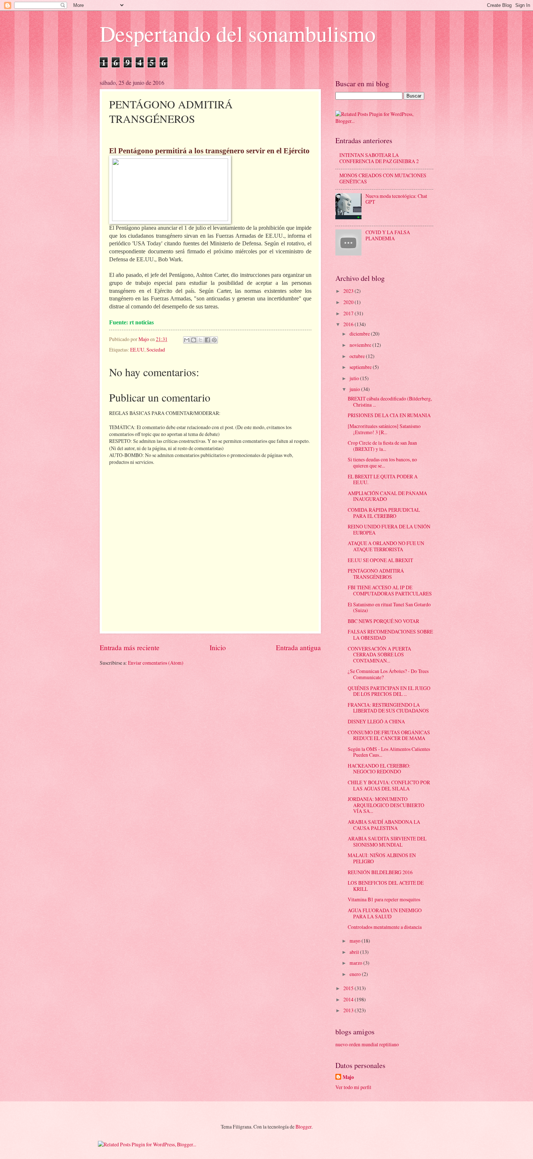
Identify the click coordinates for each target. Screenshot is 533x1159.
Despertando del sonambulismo (238, 33)
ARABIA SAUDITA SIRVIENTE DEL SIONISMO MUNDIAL (387, 841)
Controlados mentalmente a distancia (385, 926)
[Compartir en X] (200, 340)
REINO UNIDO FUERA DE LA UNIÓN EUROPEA (389, 529)
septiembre (361, 367)
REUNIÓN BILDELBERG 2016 (380, 872)
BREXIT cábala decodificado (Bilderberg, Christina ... (390, 401)
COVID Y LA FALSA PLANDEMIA (387, 235)
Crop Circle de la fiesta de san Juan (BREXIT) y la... (382, 445)
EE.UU (137, 349)
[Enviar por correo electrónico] (186, 340)
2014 (349, 999)
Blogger (303, 1126)
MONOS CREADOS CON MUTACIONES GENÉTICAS (382, 178)
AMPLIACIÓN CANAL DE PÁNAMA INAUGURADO (387, 496)
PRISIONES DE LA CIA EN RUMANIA (389, 415)
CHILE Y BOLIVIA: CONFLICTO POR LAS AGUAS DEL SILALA (389, 785)
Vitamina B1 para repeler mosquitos (384, 899)
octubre (358, 356)
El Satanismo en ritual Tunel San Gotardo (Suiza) (389, 607)
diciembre (360, 333)
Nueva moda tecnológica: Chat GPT (396, 198)
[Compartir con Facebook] (207, 340)
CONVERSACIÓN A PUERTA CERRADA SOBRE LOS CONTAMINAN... (379, 654)
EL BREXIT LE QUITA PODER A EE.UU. (383, 479)
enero (356, 974)
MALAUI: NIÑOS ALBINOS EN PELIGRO (382, 858)
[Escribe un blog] (193, 340)
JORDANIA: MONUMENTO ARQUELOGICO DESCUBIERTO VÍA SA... (386, 804)
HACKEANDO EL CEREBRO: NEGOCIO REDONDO (379, 768)
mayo (355, 940)
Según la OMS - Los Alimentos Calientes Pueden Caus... (389, 752)
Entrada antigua (298, 647)
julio (355, 378)
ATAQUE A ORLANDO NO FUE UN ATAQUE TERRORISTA (386, 546)
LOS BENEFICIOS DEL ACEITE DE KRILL (385, 885)
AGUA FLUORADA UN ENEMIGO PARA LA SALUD (385, 913)
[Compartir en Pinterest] (214, 340)
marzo (356, 962)
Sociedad (155, 349)
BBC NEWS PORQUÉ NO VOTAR (383, 621)
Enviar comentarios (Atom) (155, 662)
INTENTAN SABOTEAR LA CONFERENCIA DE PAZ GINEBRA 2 (379, 158)
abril (355, 951)
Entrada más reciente (130, 647)
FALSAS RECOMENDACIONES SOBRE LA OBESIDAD (390, 634)
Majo (348, 1077)
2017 (349, 313)
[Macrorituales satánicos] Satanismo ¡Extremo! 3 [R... (384, 429)
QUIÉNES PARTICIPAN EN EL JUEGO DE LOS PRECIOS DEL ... (389, 691)
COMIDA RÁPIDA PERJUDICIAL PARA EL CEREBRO (384, 512)
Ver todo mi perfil (353, 1087)
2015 (349, 988)
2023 (349, 290)
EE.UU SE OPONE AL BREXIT (380, 560)
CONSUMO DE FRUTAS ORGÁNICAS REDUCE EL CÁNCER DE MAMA (389, 735)
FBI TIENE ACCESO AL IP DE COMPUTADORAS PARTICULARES (390, 590)
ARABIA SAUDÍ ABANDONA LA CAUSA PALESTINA (384, 824)
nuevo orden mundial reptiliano (367, 1044)
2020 (349, 302)
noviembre (361, 344)
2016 (349, 324)
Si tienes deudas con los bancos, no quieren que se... (382, 462)
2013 (349, 1010)
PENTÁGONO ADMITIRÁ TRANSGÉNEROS (376, 573)
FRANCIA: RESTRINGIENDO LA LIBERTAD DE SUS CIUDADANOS (388, 707)
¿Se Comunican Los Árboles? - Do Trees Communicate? (388, 674)
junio (355, 389)
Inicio (218, 647)
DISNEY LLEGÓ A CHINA (376, 721)
